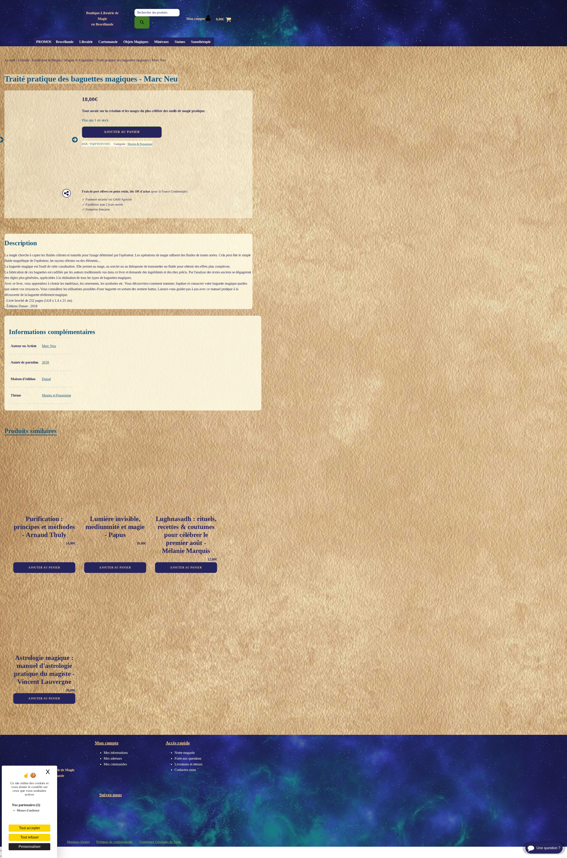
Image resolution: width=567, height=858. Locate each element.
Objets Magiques (135, 42)
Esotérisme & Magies (47, 60)
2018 (45, 362)
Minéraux (161, 42)
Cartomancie (108, 42)
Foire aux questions (188, 758)
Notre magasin (185, 753)
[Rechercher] (142, 22)
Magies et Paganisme (56, 395)
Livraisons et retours (188, 764)
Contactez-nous (185, 770)
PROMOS (43, 42)
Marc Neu (49, 346)
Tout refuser (29, 837)
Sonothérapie (201, 42)
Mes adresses (113, 758)
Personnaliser (30, 846)
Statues (180, 42)
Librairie (86, 42)
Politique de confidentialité (114, 842)
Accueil (9, 60)
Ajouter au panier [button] (44, 567)
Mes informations (116, 753)
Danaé (46, 379)
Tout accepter (29, 828)
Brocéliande (65, 42)
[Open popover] (66, 193)
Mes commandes (115, 764)
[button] (74, 139)
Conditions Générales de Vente (160, 842)
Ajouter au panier (122, 132)
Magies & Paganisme (78, 60)
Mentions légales (78, 842)
